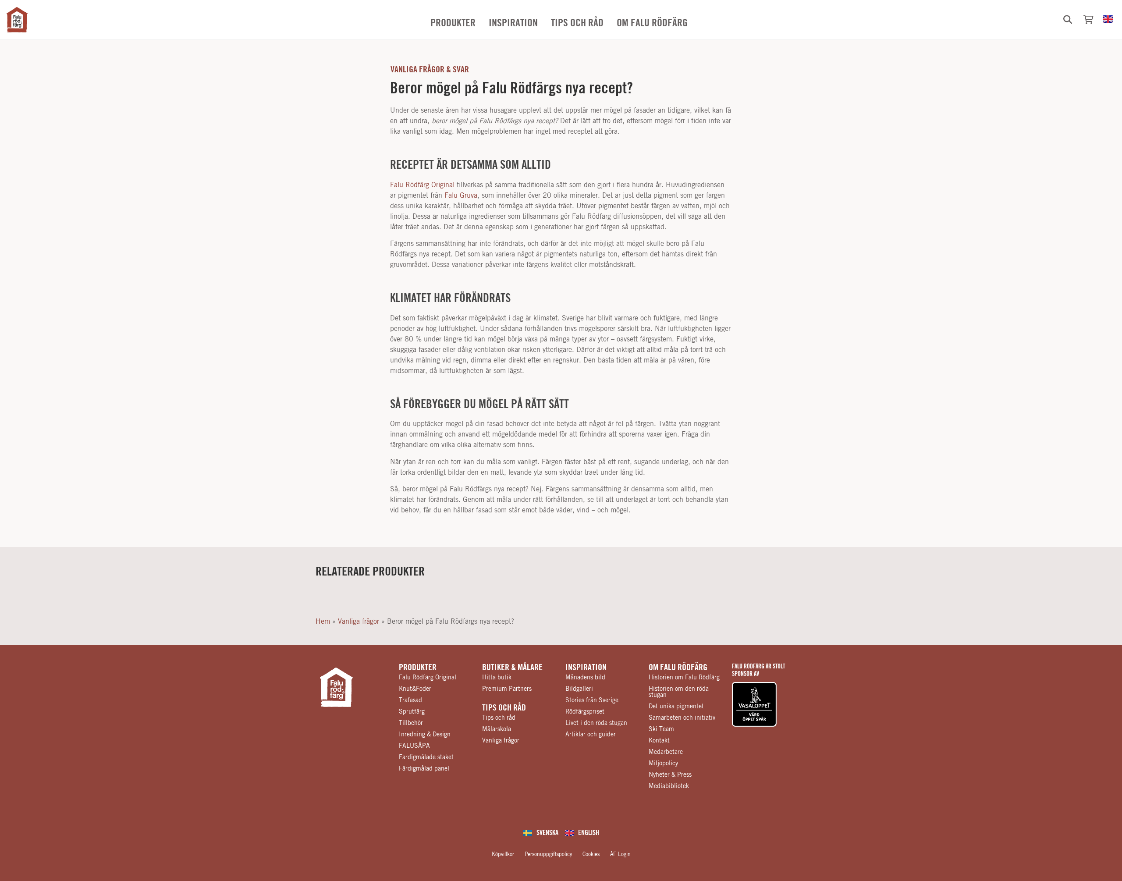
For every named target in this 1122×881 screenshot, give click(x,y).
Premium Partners (507, 689)
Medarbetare (666, 752)
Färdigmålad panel (424, 769)
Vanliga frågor (358, 621)
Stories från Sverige (591, 700)
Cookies (591, 854)
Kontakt (659, 741)
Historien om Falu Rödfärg (684, 678)
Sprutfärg (412, 712)
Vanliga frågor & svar (430, 69)
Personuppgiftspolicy (548, 854)
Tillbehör (411, 723)
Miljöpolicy (663, 763)
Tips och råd (504, 707)
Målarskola (496, 729)
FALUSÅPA (414, 746)
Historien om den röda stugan (679, 692)
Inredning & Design (425, 735)
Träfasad (410, 700)
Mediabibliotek (669, 786)
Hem (323, 621)
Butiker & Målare (512, 667)
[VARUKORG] (1088, 19)
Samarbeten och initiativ (682, 718)
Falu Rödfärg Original (422, 184)
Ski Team (661, 729)
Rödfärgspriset (584, 712)
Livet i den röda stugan (596, 723)
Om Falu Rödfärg (678, 667)
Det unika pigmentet (676, 706)
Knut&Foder (415, 689)
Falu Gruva (460, 195)
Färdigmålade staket (426, 757)
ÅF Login (620, 854)
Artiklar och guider (590, 735)
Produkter (418, 667)
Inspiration (586, 667)
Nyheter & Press (670, 775)
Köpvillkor (503, 854)
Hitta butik (496, 678)
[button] (1068, 20)
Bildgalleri (579, 689)
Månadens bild (585, 678)
